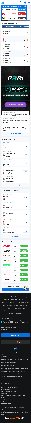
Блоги (19, 300)
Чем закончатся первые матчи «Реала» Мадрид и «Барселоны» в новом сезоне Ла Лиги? (15, 128)
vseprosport (3, 2)
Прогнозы (6, 297)
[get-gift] (25, 3)
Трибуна (25, 300)
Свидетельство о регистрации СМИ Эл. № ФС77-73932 (15, 359)
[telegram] (1, 329)
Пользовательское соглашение (9, 365)
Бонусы (26, 297)
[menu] (29, 2)
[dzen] (6, 329)
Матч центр (6, 302)
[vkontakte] (4, 329)
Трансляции (25, 302)
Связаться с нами (15, 335)
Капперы (8, 308)
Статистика (24, 305)
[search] (21, 2)
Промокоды (19, 314)
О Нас (23, 308)
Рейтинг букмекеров (16, 297)
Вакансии (24, 311)
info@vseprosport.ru (6, 403)
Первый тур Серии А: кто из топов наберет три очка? (15, 121)
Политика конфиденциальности (9, 362)
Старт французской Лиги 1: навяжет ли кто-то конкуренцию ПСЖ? (15, 114)
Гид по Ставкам (15, 302)
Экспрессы (6, 300)
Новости (14, 300)
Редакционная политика (12, 311)
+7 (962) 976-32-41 (5, 399)
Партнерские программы (11, 305)
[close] (25, 6)
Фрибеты (11, 314)
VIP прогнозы (16, 308)
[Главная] (1, 6)
